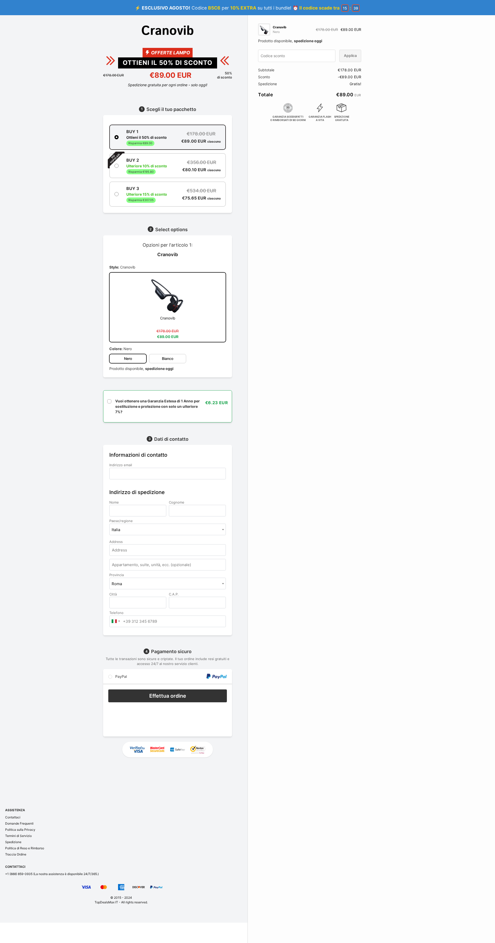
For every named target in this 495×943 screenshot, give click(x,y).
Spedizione (13, 842)
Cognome (177, 502)
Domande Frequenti (19, 823)
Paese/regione (121, 521)
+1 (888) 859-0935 (18, 874)
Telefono (117, 613)
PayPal (120, 676)
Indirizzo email (121, 465)
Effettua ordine (167, 696)
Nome (114, 502)
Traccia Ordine (15, 854)
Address (116, 542)
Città (113, 594)
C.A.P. (174, 594)
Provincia (117, 575)
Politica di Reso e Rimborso (24, 848)
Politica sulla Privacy (20, 830)
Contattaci (12, 817)
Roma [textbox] (117, 583)
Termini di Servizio (18, 836)
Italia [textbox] (116, 529)
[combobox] (167, 529)
